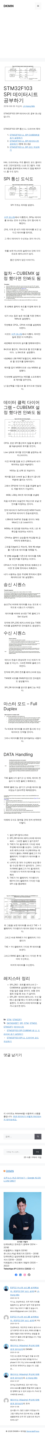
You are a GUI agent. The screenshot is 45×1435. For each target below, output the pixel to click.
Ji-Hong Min (31, 1378)
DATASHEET (13, 1023)
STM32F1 (17, 1019)
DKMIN (9, 6)
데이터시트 (19, 1027)
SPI (21, 1023)
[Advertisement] (22, 35)
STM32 (33, 1023)
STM (9, 1019)
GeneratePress (32, 1431)
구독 (37, 1152)
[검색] (38, 1137)
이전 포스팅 (9, 217)
